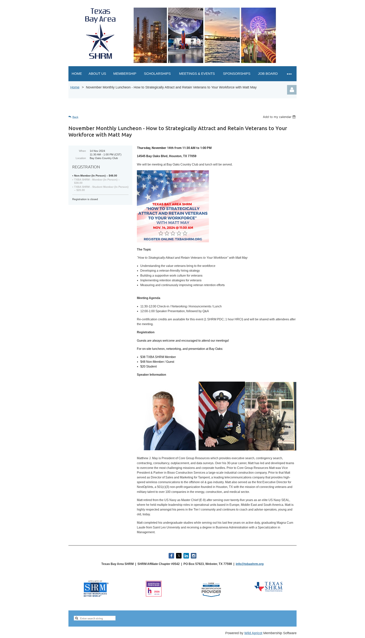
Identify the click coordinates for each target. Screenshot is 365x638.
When (82, 150)
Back (75, 117)
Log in (292, 90)
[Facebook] (171, 555)
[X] (179, 555)
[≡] (289, 73)
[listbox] (280, 117)
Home (74, 87)
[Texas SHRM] (269, 592)
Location (81, 158)
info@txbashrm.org (250, 564)
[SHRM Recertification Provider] (211, 598)
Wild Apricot (253, 633)
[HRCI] (153, 596)
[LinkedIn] (186, 555)
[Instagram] (193, 555)
